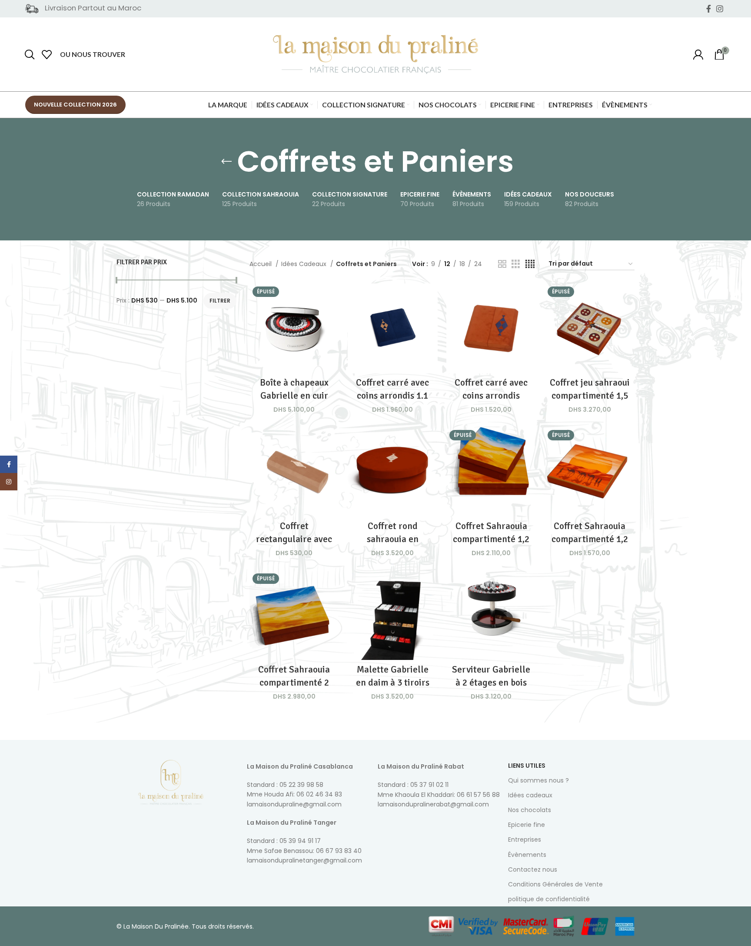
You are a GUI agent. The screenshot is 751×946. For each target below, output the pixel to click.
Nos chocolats (529, 810)
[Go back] (226, 161)
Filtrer (219, 300)
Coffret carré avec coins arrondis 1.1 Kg (392, 395)
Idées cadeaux (530, 795)
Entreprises (524, 839)
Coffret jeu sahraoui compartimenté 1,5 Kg (590, 395)
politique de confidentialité (549, 899)
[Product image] (393, 328)
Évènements (527, 854)
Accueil (261, 264)
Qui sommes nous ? (538, 780)
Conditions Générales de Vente (555, 884)
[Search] (29, 54)
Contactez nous (532, 869)
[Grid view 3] (516, 264)
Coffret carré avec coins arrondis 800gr (491, 395)
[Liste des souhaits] (47, 54)
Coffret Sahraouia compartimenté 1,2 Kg (491, 538)
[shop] (698, 54)
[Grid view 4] (530, 264)
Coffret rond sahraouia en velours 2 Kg (393, 538)
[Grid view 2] (502, 264)
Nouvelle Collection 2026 (75, 104)
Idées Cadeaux (304, 264)
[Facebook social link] (709, 8)
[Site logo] (376, 54)
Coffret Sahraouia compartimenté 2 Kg (294, 682)
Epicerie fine (526, 824)
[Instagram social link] (720, 8)
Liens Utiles (526, 765)
